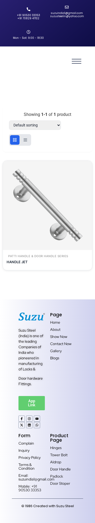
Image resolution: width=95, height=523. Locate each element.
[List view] (25, 140)
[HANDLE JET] (47, 205)
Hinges (55, 447)
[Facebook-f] (21, 419)
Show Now (58, 336)
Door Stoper (60, 483)
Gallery (56, 350)
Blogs (54, 358)
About (55, 329)
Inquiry (24, 450)
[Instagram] (29, 419)
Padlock (56, 476)
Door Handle (60, 469)
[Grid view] (15, 140)
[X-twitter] (21, 425)
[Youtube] (37, 419)
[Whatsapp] (37, 425)
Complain (26, 443)
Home (55, 322)
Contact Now (61, 343)
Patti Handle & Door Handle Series (38, 256)
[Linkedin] (29, 425)
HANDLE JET (17, 262)
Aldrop (55, 462)
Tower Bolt (59, 455)
